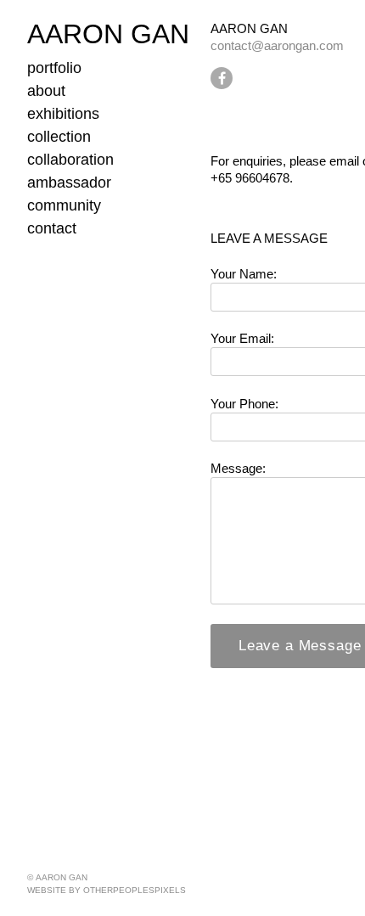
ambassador (69, 182)
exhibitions (63, 113)
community (64, 205)
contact (51, 228)
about (46, 90)
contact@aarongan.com (277, 45)
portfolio (54, 67)
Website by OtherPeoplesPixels (106, 890)
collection (59, 136)
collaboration (70, 159)
